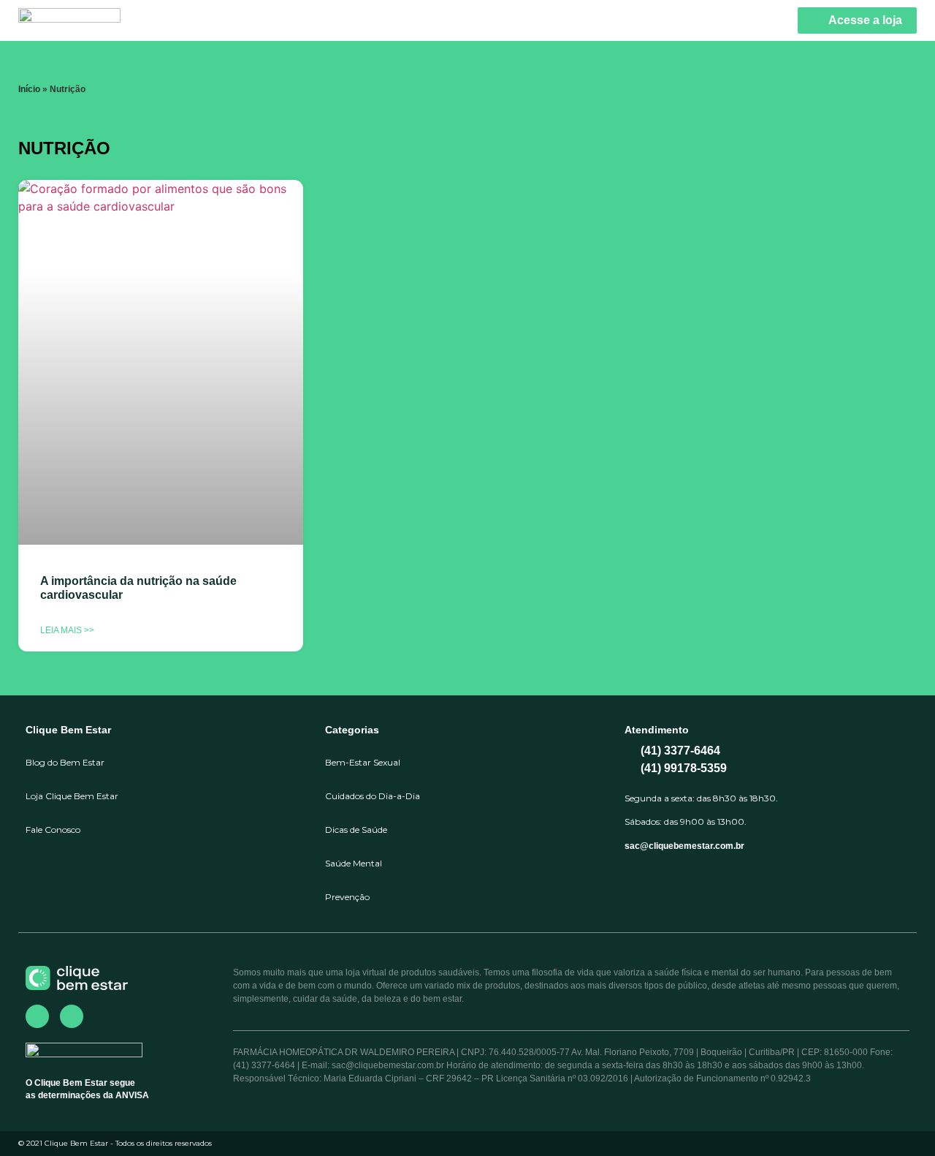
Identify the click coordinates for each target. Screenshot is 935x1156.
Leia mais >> (67, 630)
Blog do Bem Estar (65, 762)
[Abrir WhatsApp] (898, 1119)
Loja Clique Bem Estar (72, 795)
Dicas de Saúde (356, 829)
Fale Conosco (53, 829)
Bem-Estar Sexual (362, 762)
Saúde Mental (353, 863)
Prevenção (347, 896)
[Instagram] (71, 1016)
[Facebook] (37, 1016)
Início (29, 89)
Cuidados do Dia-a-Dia (372, 795)
